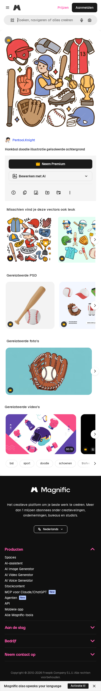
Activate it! (78, 686)
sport (26, 463)
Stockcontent (15, 586)
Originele (30, 40)
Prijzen (63, 7)
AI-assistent (14, 563)
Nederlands (50, 529)
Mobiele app (14, 609)
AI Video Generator (19, 575)
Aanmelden (84, 7)
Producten (14, 549)
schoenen (65, 463)
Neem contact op (20, 654)
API (7, 603)
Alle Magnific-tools (19, 615)
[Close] (94, 686)
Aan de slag (15, 627)
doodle (44, 463)
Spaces (10, 557)
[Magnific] (50, 491)
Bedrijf (10, 640)
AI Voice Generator (19, 580)
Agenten (15, 598)
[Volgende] (95, 239)
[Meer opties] (69, 192)
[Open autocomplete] (10, 20)
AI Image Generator (19, 569)
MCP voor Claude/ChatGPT (30, 592)
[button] (50, 529)
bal (12, 463)
